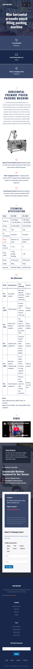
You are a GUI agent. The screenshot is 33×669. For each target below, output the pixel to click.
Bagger (8, 546)
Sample (16, 615)
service (18, 660)
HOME (6, 660)
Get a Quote (9, 567)
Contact (25, 660)
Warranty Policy (16, 626)
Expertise (16, 609)
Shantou (11, 72)
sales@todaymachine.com (13, 509)
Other (8, 551)
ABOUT (12, 660)
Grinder (15, 548)
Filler (15, 546)
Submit (16, 654)
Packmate (22, 548)
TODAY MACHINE (7, 5)
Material (16, 612)
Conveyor (22, 546)
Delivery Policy (16, 629)
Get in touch (13, 595)
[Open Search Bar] (24, 4)
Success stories (16, 606)
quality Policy (16, 632)
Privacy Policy (16, 635)
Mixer (8, 548)
